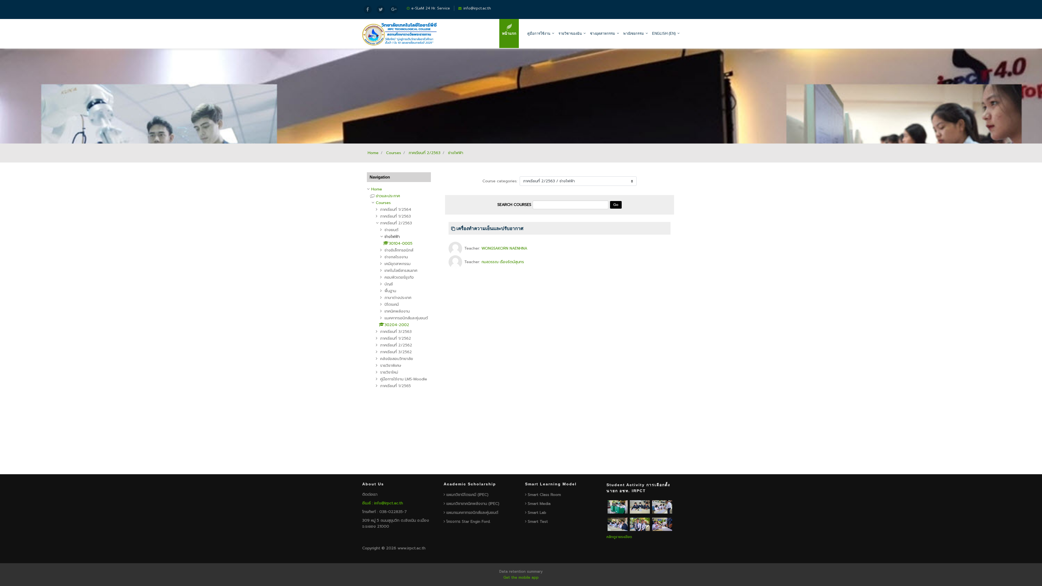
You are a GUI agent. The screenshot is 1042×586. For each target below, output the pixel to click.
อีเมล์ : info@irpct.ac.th (382, 503)
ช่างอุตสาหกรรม (602, 33)
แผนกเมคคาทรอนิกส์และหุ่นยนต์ (472, 512)
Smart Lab (537, 512)
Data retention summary (521, 571)
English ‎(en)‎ (664, 33)
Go (615, 205)
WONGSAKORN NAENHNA (504, 248)
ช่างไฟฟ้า (455, 153)
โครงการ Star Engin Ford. (468, 521)
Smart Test (538, 521)
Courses (393, 153)
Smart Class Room (544, 495)
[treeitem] (399, 189)
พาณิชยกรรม (633, 33)
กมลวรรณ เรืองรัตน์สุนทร (502, 262)
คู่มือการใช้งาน (538, 33)
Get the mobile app (521, 577)
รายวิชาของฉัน (570, 33)
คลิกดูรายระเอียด (619, 536)
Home (373, 153)
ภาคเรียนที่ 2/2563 (424, 153)
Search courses (514, 205)
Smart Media (539, 504)
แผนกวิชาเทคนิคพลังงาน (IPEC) (472, 504)
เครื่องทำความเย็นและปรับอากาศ (489, 228)
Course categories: (499, 181)
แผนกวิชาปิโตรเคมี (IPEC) (467, 495)
